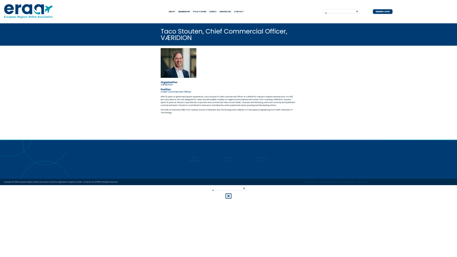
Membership (184, 11)
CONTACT (262, 161)
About (172, 11)
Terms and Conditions (329, 182)
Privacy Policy (311, 182)
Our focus (228, 157)
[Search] (357, 11)
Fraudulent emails (347, 182)
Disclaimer (362, 182)
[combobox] (339, 10)
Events (213, 11)
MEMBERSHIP (194, 161)
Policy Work (199, 11)
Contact (239, 11)
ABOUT (194, 157)
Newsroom (225, 11)
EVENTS (228, 161)
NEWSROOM (262, 157)
